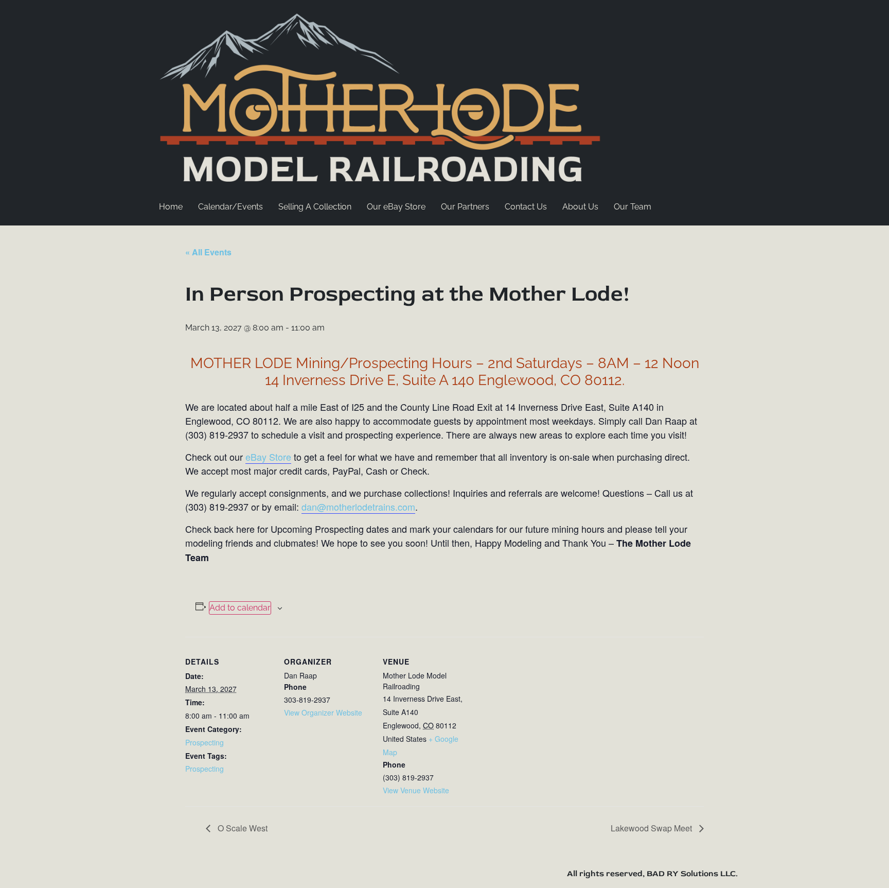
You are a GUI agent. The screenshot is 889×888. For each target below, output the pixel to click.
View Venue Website (416, 790)
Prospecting (204, 742)
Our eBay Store (396, 207)
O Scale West (242, 828)
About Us (580, 207)
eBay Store (268, 456)
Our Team (632, 207)
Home (171, 207)
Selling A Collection (314, 207)
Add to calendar (240, 608)
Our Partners (465, 207)
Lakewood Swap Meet (652, 828)
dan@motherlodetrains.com (358, 506)
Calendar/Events (230, 207)
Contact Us (526, 207)
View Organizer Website (323, 712)
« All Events (208, 252)
